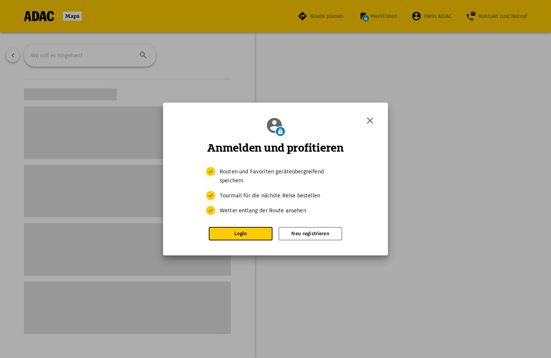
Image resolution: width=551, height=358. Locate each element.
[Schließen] (370, 121)
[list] (275, 191)
